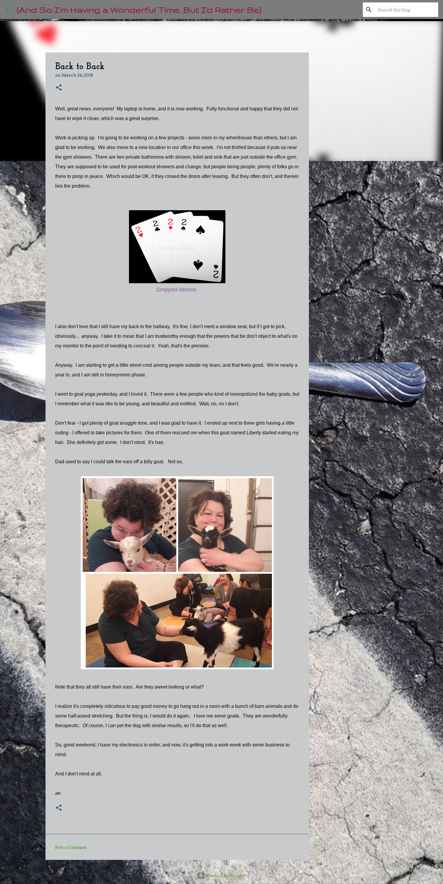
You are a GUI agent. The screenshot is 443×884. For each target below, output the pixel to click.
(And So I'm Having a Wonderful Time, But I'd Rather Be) (139, 9)
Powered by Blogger (225, 875)
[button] (58, 88)
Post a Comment (70, 847)
